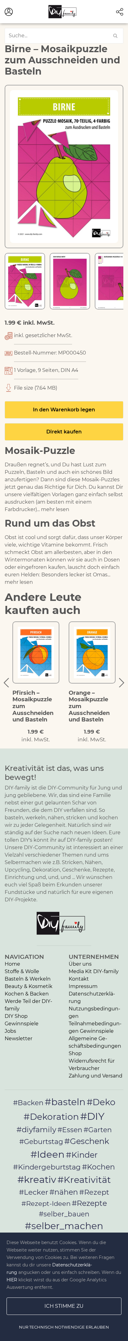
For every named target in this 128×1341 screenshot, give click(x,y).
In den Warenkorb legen (64, 410)
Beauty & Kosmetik (29, 986)
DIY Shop (16, 1016)
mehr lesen (55, 509)
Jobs (10, 1031)
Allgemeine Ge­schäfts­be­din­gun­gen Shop (95, 1046)
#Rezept (94, 1192)
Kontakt (79, 979)
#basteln (65, 1101)
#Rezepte (89, 1203)
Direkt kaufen (64, 432)
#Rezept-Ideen (46, 1203)
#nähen (63, 1192)
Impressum (83, 986)
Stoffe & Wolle (22, 971)
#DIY (92, 1116)
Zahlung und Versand (95, 1076)
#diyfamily (36, 1129)
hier (12, 1280)
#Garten (98, 1130)
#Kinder (82, 1155)
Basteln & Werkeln (28, 979)
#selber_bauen (64, 1214)
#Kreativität (84, 1179)
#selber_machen (64, 1225)
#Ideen (47, 1154)
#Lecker (33, 1192)
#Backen (28, 1103)
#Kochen (98, 1166)
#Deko (101, 1102)
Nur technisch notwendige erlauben (64, 1327)
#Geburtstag (41, 1141)
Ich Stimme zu (64, 1306)
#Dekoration (51, 1116)
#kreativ (36, 1179)
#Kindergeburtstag (47, 1167)
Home (12, 964)
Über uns (80, 964)
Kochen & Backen (27, 994)
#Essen (69, 1130)
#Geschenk (86, 1141)
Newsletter (18, 1038)
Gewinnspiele (22, 1024)
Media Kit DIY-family (94, 971)
